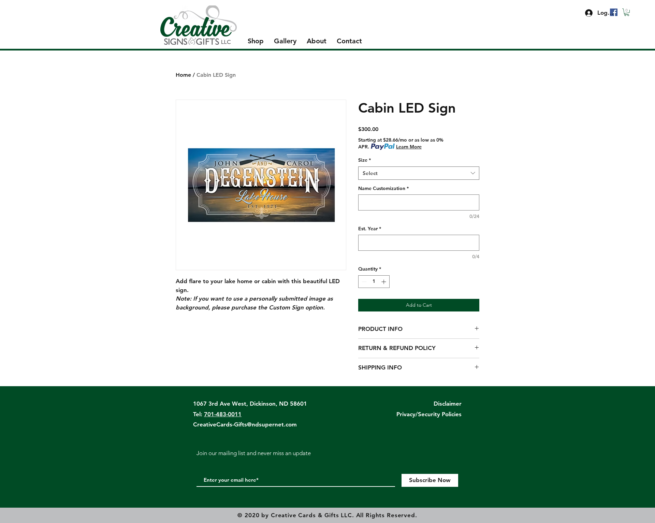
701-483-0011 (223, 414)
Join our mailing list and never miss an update (253, 453)
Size (364, 160)
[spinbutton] (374, 282)
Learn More (409, 147)
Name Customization (383, 188)
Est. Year (369, 229)
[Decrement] (363, 282)
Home (183, 75)
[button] (626, 12)
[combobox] (418, 173)
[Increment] (384, 282)
